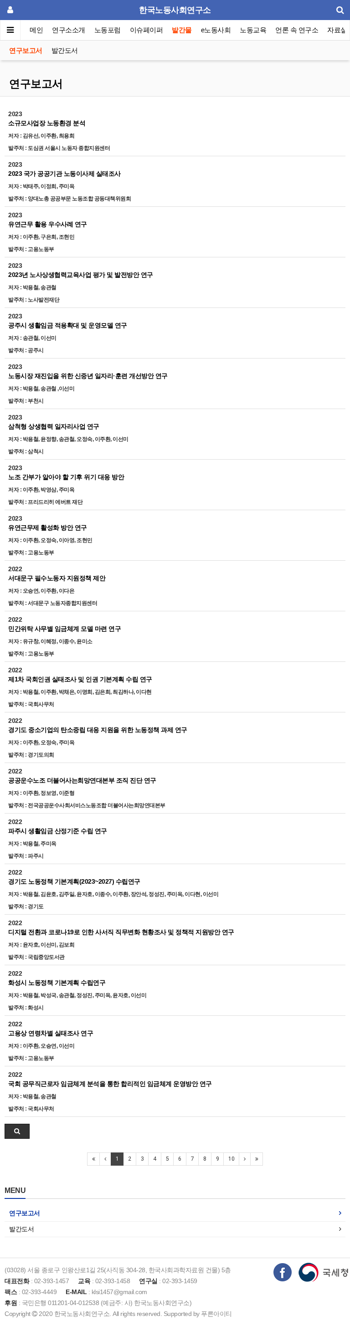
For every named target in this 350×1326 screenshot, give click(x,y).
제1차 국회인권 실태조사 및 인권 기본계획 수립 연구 (80, 679)
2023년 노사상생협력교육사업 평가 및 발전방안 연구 (80, 274)
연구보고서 (25, 50)
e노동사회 (216, 30)
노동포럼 (107, 30)
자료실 (337, 30)
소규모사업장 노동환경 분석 (46, 123)
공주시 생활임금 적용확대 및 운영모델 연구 (67, 325)
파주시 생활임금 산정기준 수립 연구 (57, 831)
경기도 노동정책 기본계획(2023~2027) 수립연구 (74, 881)
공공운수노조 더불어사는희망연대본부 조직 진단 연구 (82, 780)
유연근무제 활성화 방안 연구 (47, 527)
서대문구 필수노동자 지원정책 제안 (56, 578)
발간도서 (64, 50)
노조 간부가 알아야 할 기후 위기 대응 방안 (66, 477)
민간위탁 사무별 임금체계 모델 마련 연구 (64, 628)
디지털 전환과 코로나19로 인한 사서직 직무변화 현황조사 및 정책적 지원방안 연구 (121, 932)
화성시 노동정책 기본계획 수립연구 (56, 982)
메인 (36, 30)
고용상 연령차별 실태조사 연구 (50, 1033)
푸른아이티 (216, 1313)
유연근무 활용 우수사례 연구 (47, 224)
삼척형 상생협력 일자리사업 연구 (53, 426)
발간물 (182, 30)
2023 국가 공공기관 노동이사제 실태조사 (64, 173)
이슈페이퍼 (146, 30)
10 (231, 1159)
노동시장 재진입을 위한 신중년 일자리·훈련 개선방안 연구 (88, 375)
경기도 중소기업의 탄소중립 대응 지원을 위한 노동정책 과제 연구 (97, 729)
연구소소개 (68, 30)
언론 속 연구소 (296, 30)
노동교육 (253, 30)
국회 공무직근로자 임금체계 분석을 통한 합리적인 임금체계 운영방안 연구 (110, 1083)
